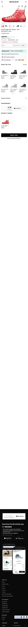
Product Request (5, 611)
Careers (4, 590)
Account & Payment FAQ (7, 596)
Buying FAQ (4, 601)
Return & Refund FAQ (6, 594)
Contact (4, 592)
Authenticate (5, 607)
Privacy (3, 588)
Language (4, 623)
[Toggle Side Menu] (2, 2)
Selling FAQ (4, 603)
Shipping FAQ (5, 605)
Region (16, 623)
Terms (3, 586)
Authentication (5, 584)
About (3, 582)
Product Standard (6, 609)
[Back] (2, 6)
